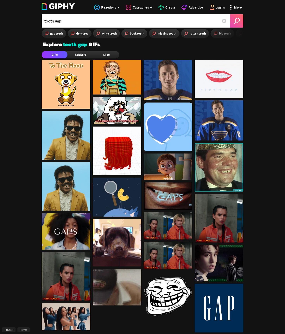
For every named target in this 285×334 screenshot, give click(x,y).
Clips (106, 54)
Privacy (9, 329)
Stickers (80, 54)
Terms (23, 329)
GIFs (55, 54)
